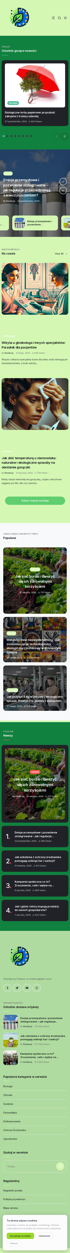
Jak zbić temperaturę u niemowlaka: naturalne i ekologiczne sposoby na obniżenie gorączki (29, 462)
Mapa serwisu (10, 1208)
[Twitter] (17, 988)
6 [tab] (23, 136)
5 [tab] (19, 136)
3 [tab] (11, 136)
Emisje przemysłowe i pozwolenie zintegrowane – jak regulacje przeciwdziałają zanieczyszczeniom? (36, 834)
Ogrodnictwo (10, 1138)
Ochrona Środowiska (14, 1130)
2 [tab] (7, 136)
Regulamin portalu (12, 1190)
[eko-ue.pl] (19, 18)
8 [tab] (31, 136)
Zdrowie (7, 1095)
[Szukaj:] (35, 1166)
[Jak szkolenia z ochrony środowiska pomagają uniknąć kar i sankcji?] (35, 193)
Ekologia (8, 1086)
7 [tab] (27, 136)
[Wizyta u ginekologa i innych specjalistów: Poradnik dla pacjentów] (35, 289)
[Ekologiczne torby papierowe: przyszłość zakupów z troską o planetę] (35, 85)
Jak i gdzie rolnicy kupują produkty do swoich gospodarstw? (37, 908)
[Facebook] (7, 988)
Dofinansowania (11, 1121)
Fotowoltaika (10, 1112)
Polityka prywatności (14, 1199)
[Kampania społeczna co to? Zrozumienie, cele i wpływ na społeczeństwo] (10, 1057)
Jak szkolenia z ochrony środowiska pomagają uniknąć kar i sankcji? (38, 858)
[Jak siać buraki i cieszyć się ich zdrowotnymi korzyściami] (35, 580)
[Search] (59, 18)
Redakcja (9, 353)
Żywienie (8, 1104)
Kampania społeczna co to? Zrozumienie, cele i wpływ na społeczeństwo (33, 883)
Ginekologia (9, 336)
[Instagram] (37, 988)
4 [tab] (15, 136)
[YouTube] (27, 988)
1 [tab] (4, 136)
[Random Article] (53, 18)
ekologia (13, 103)
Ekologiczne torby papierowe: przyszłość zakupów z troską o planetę (30, 114)
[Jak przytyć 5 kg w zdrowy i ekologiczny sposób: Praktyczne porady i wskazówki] (35, 688)
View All (59, 253)
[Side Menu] (65, 18)
